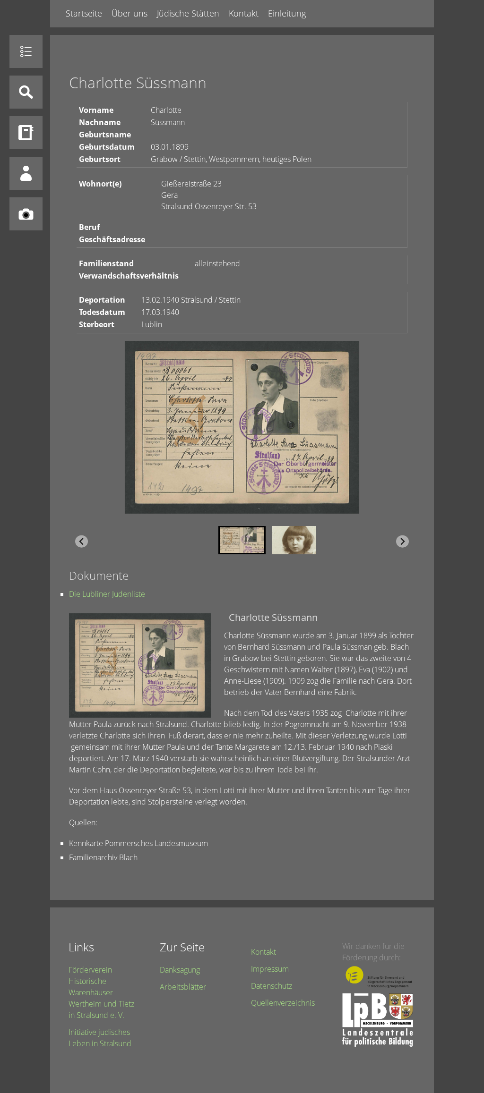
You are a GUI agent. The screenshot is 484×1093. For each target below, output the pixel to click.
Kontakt (244, 13)
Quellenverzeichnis (283, 1003)
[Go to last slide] (81, 541)
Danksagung (180, 970)
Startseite (84, 13)
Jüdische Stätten (188, 13)
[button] (242, 540)
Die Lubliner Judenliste (107, 594)
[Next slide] (402, 541)
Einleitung (287, 13)
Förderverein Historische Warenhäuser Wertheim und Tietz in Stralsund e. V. (101, 992)
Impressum (270, 969)
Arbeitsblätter (183, 987)
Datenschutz (271, 986)
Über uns (129, 13)
